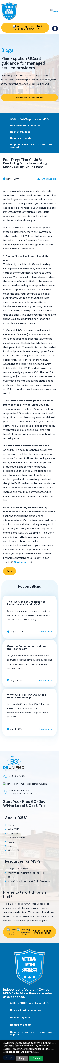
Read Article (45, 631)
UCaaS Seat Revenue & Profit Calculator (29, 881)
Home (11, 825)
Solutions (13, 833)
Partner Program (16, 837)
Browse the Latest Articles (30, 97)
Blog (10, 845)
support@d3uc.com (37, 783)
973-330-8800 (17, 776)
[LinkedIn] (38, 29)
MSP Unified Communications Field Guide (26, 874)
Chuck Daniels (48, 178)
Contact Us (14, 850)
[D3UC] (54, 11)
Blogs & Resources (18, 868)
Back (9, 571)
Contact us (20, 562)
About (11, 841)
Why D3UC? (14, 829)
